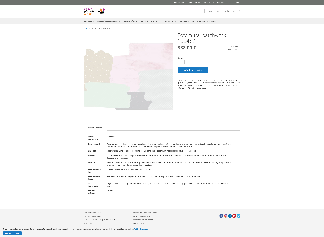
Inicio (85, 28)
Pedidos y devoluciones (143, 220)
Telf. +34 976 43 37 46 (93, 220)
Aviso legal (88, 223)
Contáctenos (138, 223)
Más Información (95, 127)
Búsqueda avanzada (141, 216)
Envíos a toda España (93, 216)
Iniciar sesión (217, 2)
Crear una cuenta (233, 2)
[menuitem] (88, 21)
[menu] (162, 21)
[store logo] (94, 11)
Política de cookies (141, 229)
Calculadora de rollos (93, 212)
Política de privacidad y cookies (146, 212)
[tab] (95, 128)
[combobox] (220, 11)
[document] (162, 231)
